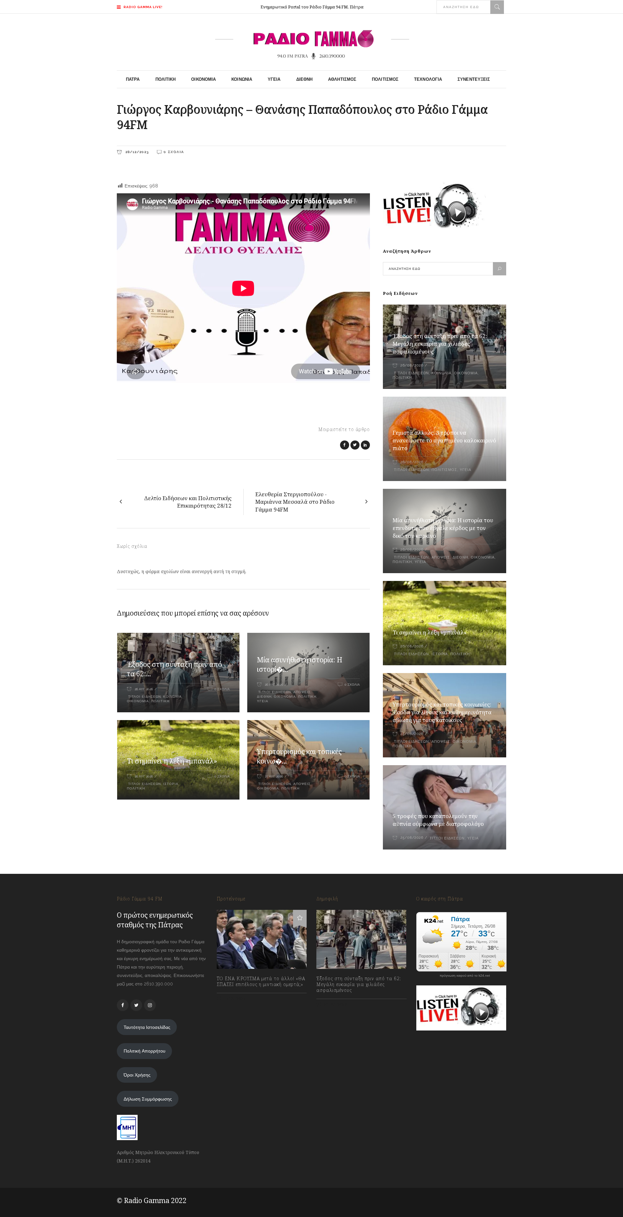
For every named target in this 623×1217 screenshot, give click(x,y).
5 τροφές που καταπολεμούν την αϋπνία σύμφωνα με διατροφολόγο (438, 819)
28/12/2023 (136, 151)
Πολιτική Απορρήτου (144, 1051)
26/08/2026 (411, 365)
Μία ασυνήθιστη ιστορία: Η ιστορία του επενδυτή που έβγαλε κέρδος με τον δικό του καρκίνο (443, 527)
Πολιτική (160, 701)
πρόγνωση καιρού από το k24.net (465, 975)
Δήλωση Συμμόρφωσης (148, 1099)
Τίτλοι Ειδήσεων (144, 696)
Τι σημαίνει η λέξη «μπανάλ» (172, 760)
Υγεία (262, 701)
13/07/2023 (234, 998)
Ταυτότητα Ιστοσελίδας (147, 1027)
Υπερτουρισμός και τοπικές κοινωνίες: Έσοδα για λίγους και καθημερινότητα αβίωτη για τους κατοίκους (442, 712)
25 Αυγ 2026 (274, 776)
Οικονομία (138, 701)
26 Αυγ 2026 (144, 689)
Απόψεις (302, 692)
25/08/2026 (411, 734)
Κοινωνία (172, 696)
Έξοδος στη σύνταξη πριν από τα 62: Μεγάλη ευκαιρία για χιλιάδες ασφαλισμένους (440, 343)
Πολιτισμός (444, 470)
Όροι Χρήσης (137, 1075)
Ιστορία (170, 784)
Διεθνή (264, 696)
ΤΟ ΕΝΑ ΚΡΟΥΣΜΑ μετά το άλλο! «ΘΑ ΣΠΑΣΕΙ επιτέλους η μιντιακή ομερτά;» (261, 981)
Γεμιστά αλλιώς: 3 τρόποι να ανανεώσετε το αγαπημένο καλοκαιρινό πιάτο (444, 440)
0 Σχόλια (174, 151)
